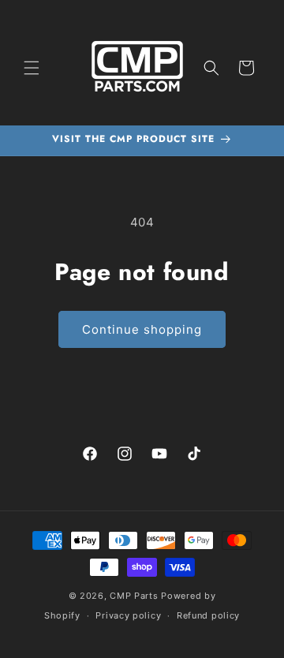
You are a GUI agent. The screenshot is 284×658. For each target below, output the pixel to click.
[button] (31, 67)
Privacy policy (128, 615)
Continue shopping (142, 329)
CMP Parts (134, 595)
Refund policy (208, 615)
